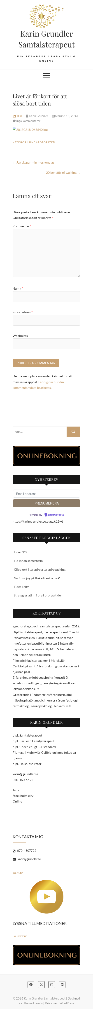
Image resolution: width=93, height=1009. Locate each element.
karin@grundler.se (29, 859)
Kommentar (22, 226)
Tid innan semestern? (28, 561)
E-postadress (23, 312)
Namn (18, 288)
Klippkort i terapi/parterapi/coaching (39, 569)
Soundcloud (20, 936)
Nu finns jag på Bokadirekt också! (37, 578)
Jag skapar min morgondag (33, 162)
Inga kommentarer (28, 121)
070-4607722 (26, 850)
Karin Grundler (38, 116)
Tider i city (21, 587)
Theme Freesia (33, 1003)
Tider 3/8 (20, 552)
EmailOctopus (56, 515)
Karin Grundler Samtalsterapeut (47, 38)
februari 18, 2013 (66, 116)
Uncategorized (42, 142)
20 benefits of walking (63, 172)
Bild (19, 116)
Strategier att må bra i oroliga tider (38, 595)
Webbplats (20, 336)
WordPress (67, 1003)
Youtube (18, 873)
